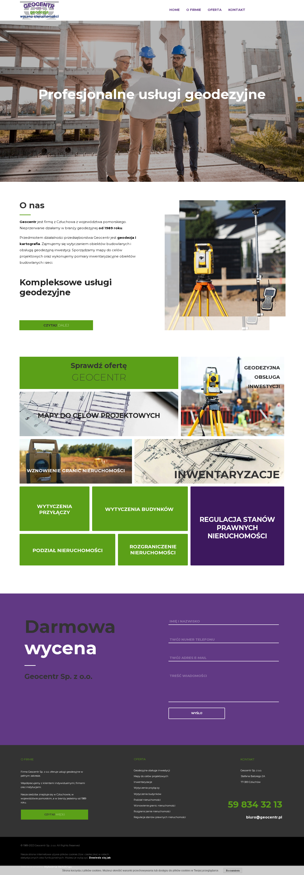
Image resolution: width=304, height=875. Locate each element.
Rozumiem (233, 870)
